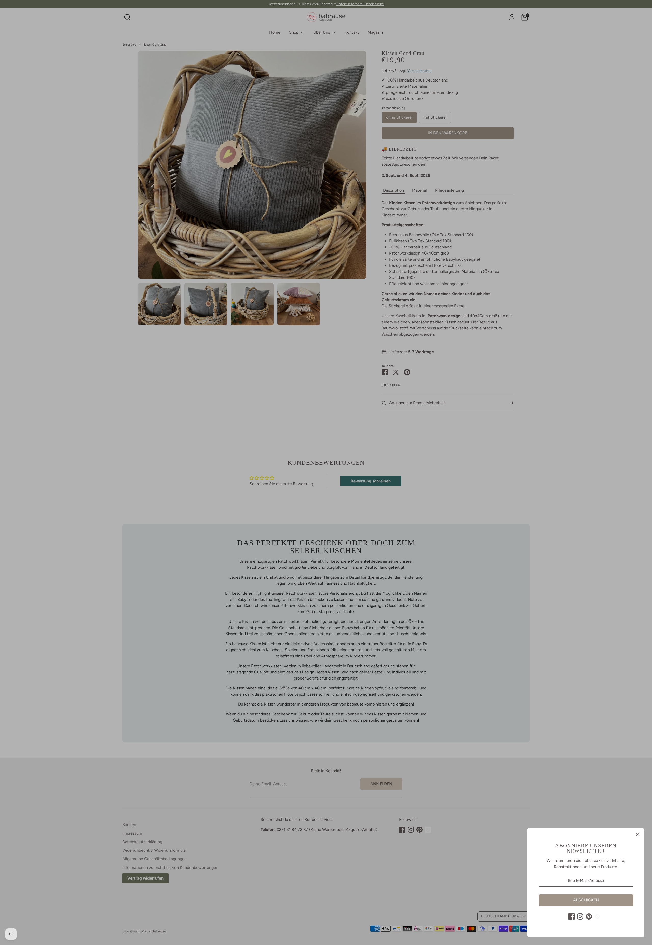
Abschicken (586, 900)
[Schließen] (637, 834)
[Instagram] (580, 916)
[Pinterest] (589, 916)
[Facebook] (571, 916)
